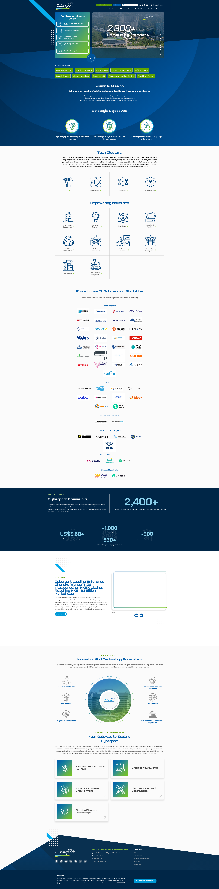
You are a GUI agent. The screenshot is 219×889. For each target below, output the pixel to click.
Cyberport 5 (132, 9)
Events (117, 5)
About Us (107, 9)
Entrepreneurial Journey (140, 853)
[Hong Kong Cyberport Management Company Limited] (56, 7)
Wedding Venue (145, 76)
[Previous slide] (136, 615)
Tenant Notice (137, 861)
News (152, 9)
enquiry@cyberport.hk (100, 861)
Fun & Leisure (160, 9)
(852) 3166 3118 (98, 858)
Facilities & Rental (143, 9)
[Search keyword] (123, 5)
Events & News (138, 855)
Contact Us (137, 867)
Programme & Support (119, 9)
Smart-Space (62, 76)
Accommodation (81, 76)
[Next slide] (141, 615)
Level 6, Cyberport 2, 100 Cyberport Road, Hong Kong (108, 853)
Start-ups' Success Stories (141, 858)
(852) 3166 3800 (98, 855)
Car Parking (102, 70)
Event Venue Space (121, 70)
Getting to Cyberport (104, 5)
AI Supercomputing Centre (121, 76)
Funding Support (64, 70)
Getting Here (137, 864)
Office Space (141, 70)
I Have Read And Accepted (145, 881)
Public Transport (84, 70)
